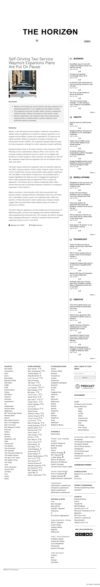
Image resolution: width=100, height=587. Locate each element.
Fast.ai (76, 501)
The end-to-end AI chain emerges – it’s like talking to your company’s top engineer (80, 102)
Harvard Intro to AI (81, 508)
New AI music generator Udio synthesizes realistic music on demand (80, 316)
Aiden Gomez (33, 411)
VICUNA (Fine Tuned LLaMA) (61, 467)
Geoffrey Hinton (34, 414)
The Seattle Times (11, 460)
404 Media (8, 369)
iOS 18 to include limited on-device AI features (80, 93)
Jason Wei (31, 473)
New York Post (9, 425)
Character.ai (55, 376)
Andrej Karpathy (34, 425)
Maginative (8, 411)
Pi (51, 513)
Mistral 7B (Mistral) (58, 460)
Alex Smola (32, 461)
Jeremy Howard (34, 416)
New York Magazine (11, 423)
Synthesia (54, 562)
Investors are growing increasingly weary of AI (78, 75)
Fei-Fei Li (31, 437)
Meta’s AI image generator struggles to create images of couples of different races (80, 349)
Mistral (53, 404)
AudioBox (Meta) (57, 539)
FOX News (8, 394)
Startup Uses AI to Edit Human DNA (80, 123)
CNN (6, 387)
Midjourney (55, 401)
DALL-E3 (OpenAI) (57, 474)
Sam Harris (32, 400)
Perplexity (54, 411)
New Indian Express (11, 420)
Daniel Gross (32, 397)
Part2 (92, 437)
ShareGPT (78, 490)
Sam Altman (32, 369)
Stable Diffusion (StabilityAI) (61, 478)
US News (7, 472)
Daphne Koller (33, 428)
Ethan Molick (33, 444)
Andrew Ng (32, 451)
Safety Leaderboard (58, 490)
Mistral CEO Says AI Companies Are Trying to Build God (81, 274)
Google (53, 387)
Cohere (53, 378)
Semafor (7, 437)
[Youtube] (87, 534)
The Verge (8, 462)
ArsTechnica (8, 371)
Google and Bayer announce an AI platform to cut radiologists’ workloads (81, 132)
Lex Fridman (32, 388)
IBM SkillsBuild (79, 506)
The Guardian (9, 451)
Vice (6, 474)
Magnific (54, 529)
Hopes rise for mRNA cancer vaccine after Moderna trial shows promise (80, 142)
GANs (80, 416)
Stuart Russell (33, 454)
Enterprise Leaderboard (59, 488)
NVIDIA (53, 406)
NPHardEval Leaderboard (60, 492)
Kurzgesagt (78, 439)
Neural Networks (80, 406)
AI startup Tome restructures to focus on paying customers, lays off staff (81, 84)
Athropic (54, 373)
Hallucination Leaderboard (61, 485)
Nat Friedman (33, 390)
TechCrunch (8, 444)
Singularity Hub (10, 439)
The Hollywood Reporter (13, 453)
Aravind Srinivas (34, 463)
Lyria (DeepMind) (57, 544)
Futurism (7, 397)
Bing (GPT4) (55, 506)
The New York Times (12, 458)
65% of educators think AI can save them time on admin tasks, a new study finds (81, 216)
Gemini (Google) (57, 453)
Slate (6, 441)
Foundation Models (81, 444)
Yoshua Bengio (33, 373)
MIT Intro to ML (80, 515)
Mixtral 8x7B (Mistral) (59, 462)
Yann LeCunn (32, 435)
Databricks (55, 380)
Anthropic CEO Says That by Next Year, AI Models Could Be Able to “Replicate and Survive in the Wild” (81, 284)
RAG (79, 423)
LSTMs (80, 413)
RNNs (80, 411)
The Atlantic (8, 446)
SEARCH (87, 41)
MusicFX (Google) (57, 548)
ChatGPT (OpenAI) (58, 508)
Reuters (7, 434)
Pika (52, 558)
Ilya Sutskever (33, 468)
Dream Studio (56, 525)
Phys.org (7, 430)
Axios (6, 376)
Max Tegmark (33, 470)
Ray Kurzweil (32, 430)
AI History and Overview (83, 404)
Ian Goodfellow (33, 409)
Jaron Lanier (32, 432)
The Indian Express (11, 455)
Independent (9, 406)
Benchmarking (83, 430)
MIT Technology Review (13, 413)
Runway (54, 416)
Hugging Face (56, 392)
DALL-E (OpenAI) (57, 522)
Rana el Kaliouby (34, 423)
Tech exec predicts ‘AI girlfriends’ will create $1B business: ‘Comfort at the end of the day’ (81, 205)
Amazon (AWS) (56, 371)
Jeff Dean (31, 383)
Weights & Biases (57, 425)
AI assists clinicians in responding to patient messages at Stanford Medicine (81, 152)
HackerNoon (9, 401)
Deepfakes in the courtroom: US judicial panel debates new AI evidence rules (81, 184)
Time (6, 465)
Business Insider (10, 380)
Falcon (53, 450)
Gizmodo (7, 399)
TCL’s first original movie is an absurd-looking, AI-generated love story (80, 306)
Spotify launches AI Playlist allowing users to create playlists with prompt (79, 326)
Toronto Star (9, 469)
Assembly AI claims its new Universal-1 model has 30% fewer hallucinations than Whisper (79, 337)
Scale (53, 420)
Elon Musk (31, 447)
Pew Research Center (12, 427)
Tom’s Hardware (10, 467)
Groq (53, 390)
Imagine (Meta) (56, 527)
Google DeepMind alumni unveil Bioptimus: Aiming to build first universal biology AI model (81, 163)
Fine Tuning (82, 427)
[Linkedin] (80, 534)
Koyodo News (9, 408)
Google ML (78, 504)
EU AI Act (77, 479)
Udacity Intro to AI (81, 522)
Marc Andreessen (34, 371)
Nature (6, 418)
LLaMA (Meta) (56, 457)
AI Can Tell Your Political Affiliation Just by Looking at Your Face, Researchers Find (80, 194)
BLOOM (54, 448)
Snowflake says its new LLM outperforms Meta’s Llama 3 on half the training (81, 65)
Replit (53, 413)
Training (81, 425)
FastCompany (9, 390)
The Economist (9, 448)
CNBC (6, 385)
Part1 (87, 437)
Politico (7, 432)
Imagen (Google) (57, 476)
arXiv (6, 373)
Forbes (6, 392)
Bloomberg (8, 378)
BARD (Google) (56, 446)
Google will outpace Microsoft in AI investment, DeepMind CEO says (81, 265)
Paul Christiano (33, 380)
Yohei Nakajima (33, 449)
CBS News (8, 383)
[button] (37, 40)
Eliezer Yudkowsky (35, 475)
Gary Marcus (32, 439)
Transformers (83, 418)
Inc (5, 404)
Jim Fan (30, 407)
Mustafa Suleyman (34, 466)
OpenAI (53, 408)
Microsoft (54, 399)
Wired (6, 479)
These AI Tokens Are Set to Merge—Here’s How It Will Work (81, 245)
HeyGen (54, 555)
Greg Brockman (33, 376)
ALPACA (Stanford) (58, 443)
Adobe (53, 369)
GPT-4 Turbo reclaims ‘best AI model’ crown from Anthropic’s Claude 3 (80, 254)
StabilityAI (54, 423)
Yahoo (6, 476)
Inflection (54, 394)
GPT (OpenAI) (56, 455)
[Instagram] (83, 534)
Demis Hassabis (33, 404)
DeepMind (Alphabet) (59, 383)
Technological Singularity (83, 442)
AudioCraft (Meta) (57, 541)
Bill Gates (31, 392)
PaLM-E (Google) (57, 464)
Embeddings (82, 420)
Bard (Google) (56, 504)
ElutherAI (54, 385)
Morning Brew (9, 416)
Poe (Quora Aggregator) (60, 515)
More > (93, 112)
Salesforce (55, 418)
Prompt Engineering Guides (84, 488)
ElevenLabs (55, 546)
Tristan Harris (33, 402)
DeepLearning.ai (80, 499)
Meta (53, 397)
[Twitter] (76, 534)
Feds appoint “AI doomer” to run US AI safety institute (81, 226)
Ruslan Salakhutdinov (35, 456)
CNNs (80, 409)
